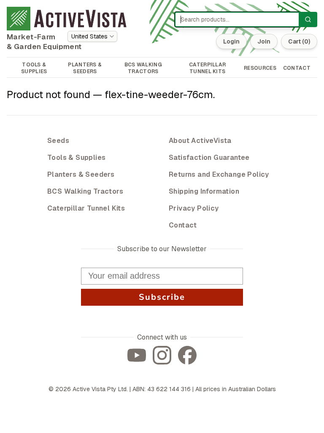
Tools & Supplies (76, 157)
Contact (183, 225)
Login (231, 41)
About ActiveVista (200, 140)
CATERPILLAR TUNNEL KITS (207, 68)
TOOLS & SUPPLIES (34, 68)
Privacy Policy (194, 208)
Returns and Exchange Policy (219, 174)
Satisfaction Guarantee (209, 157)
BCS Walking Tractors (85, 191)
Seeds (58, 140)
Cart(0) (299, 41)
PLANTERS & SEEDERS (85, 68)
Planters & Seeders (80, 174)
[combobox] (92, 36)
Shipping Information (204, 191)
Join (263, 41)
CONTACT (296, 68)
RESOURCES (260, 68)
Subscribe (162, 297)
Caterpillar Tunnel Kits (86, 208)
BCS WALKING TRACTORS (143, 68)
